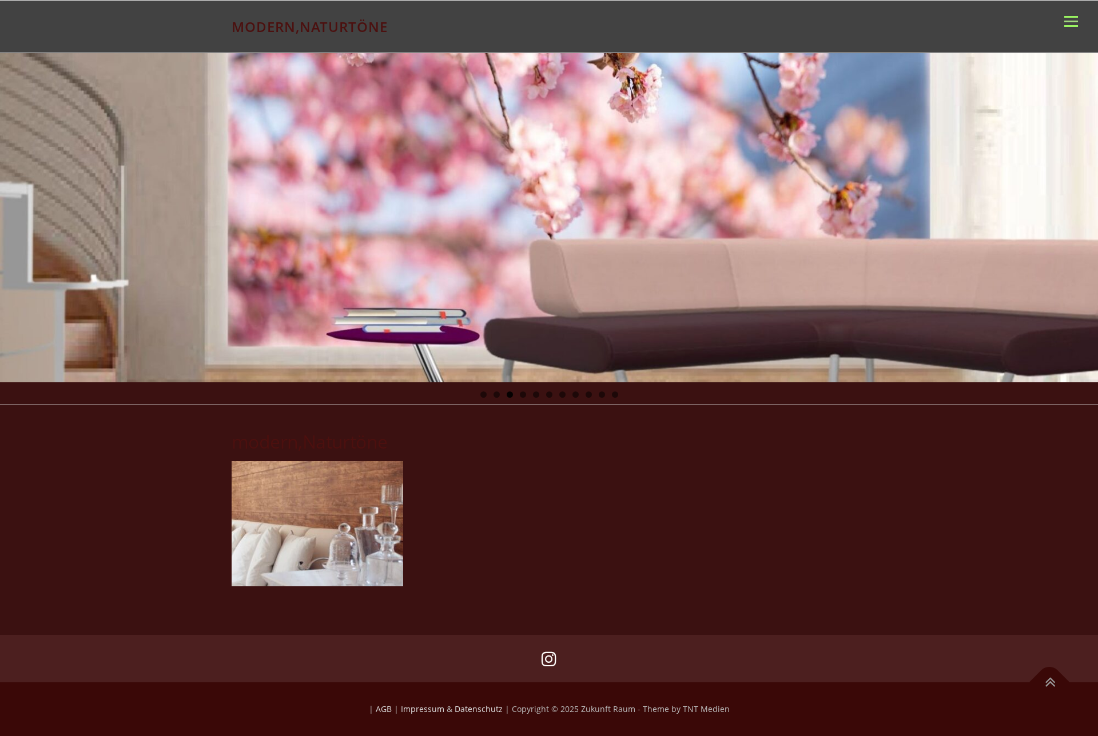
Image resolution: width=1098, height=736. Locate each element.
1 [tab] (483, 394)
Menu (1071, 21)
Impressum (422, 708)
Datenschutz (479, 708)
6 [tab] (549, 394)
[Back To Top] (1049, 682)
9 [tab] (589, 394)
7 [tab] (562, 394)
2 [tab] (497, 394)
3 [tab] (510, 394)
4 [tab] (523, 394)
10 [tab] (602, 394)
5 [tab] (536, 394)
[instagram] (549, 658)
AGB (384, 708)
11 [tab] (615, 394)
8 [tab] (575, 394)
